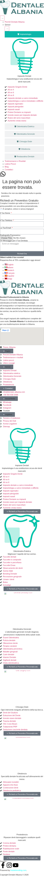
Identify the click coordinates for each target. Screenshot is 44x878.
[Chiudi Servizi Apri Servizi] (7, 28)
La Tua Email (5, 228)
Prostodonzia (22, 835)
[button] (6, 351)
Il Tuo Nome (5, 213)
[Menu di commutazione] (2, 18)
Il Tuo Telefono (6, 220)
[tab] (24, 34)
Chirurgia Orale (22, 707)
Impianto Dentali (24, 76)
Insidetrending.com (18, 870)
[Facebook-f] (3, 865)
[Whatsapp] (3, 174)
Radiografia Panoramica (10, 235)
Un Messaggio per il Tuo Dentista (14, 241)
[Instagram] (9, 865)
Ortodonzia (22, 774)
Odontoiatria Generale (22, 629)
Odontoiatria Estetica (22, 551)
